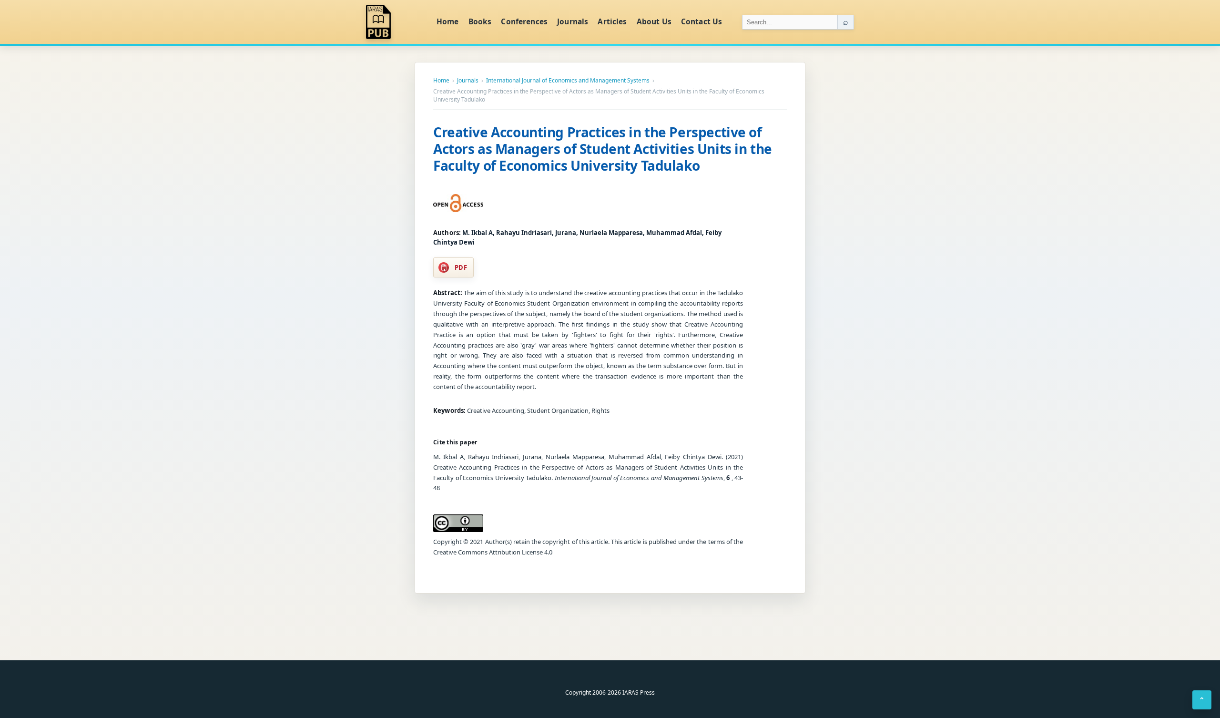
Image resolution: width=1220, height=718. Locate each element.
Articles (612, 21)
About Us (654, 21)
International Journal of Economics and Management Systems (568, 80)
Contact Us (701, 21)
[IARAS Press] (395, 22)
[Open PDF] (458, 203)
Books (480, 21)
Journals (572, 21)
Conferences (524, 21)
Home (448, 21)
